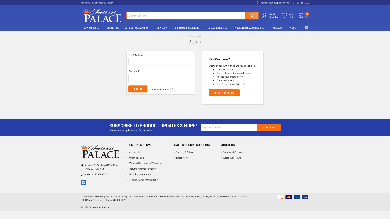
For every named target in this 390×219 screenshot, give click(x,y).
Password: (134, 71)
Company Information (234, 152)
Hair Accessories (217, 27)
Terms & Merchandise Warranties (146, 163)
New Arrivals (91, 27)
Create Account (224, 92)
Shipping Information (140, 174)
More (293, 27)
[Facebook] (306, 27)
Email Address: (136, 55)
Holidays (277, 27)
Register (273, 17)
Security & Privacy (185, 152)
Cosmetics (113, 27)
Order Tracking (136, 157)
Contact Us (135, 152)
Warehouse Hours (232, 157)
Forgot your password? (161, 88)
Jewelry (162, 27)
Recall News (182, 157)
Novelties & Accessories (249, 27)
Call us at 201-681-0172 (96, 174)
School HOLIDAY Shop (137, 27)
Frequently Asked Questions (143, 179)
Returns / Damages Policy (142, 168)
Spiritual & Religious (186, 27)
